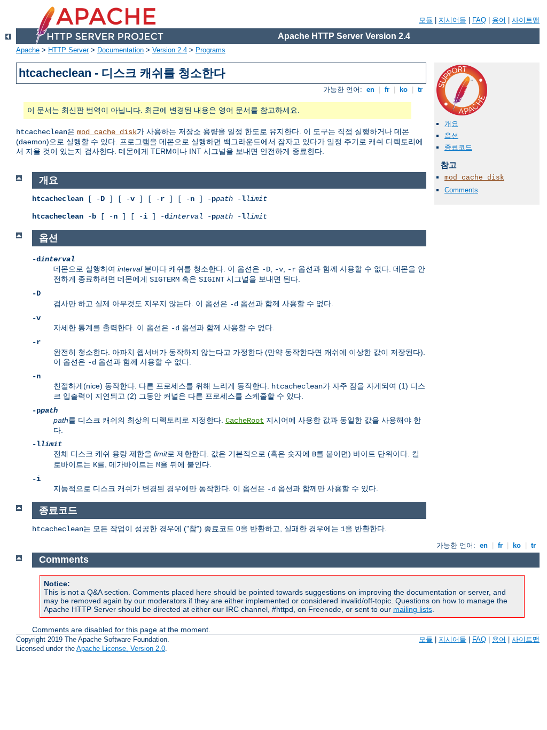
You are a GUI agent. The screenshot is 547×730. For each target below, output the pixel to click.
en (370, 90)
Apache (28, 50)
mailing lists (412, 609)
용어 (499, 20)
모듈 (426, 20)
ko (403, 90)
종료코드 (458, 147)
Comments (461, 190)
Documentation (120, 50)
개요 (451, 124)
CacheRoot (244, 420)
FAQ (479, 20)
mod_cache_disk (107, 132)
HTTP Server (68, 50)
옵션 (451, 135)
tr (420, 90)
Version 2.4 (169, 50)
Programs (210, 50)
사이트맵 (526, 20)
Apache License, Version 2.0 (120, 648)
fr (387, 90)
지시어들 (452, 20)
